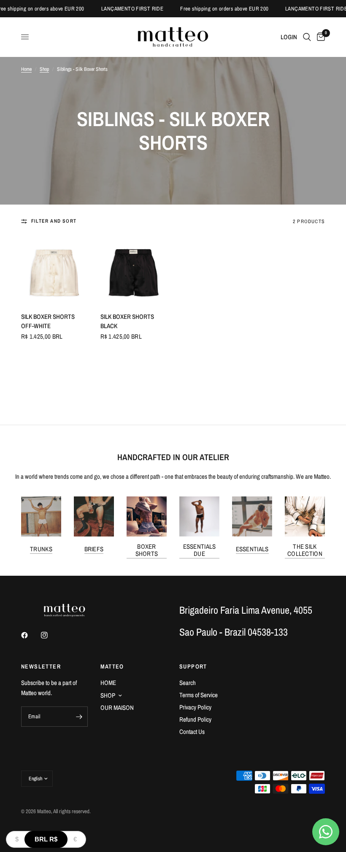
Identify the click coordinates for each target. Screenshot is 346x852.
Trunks (41, 549)
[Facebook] (30, 635)
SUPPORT (193, 666)
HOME (108, 682)
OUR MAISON (117, 707)
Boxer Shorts (146, 550)
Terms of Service (198, 694)
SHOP (107, 695)
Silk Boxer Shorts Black (127, 321)
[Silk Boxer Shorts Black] (133, 270)
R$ (46, 839)
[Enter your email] (79, 716)
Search (187, 682)
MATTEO (112, 666)
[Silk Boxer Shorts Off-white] (54, 270)
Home (26, 69)
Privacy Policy (195, 707)
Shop (44, 69)
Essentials (252, 549)
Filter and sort (53, 221)
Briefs (94, 549)
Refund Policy (195, 719)
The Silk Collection (304, 550)
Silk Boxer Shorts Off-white (48, 321)
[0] (319, 37)
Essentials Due (199, 550)
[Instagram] (50, 635)
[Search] (307, 37)
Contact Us (192, 731)
